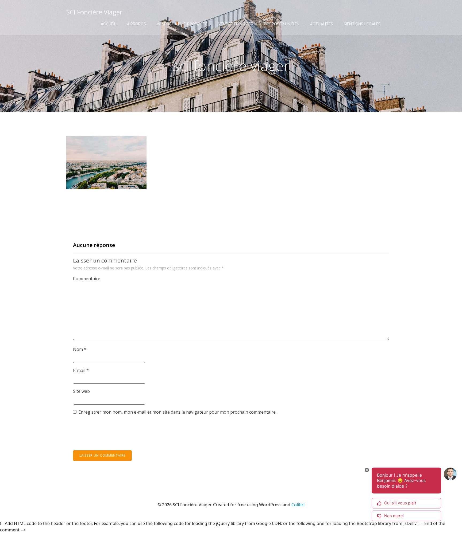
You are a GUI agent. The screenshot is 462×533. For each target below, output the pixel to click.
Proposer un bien (281, 24)
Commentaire (86, 278)
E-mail (81, 370)
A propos (136, 24)
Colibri (298, 505)
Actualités (321, 24)
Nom (79, 349)
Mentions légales (362, 24)
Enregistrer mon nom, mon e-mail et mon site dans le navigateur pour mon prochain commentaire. (177, 412)
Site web (81, 391)
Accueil (108, 24)
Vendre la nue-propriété (182, 24)
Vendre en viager (235, 24)
